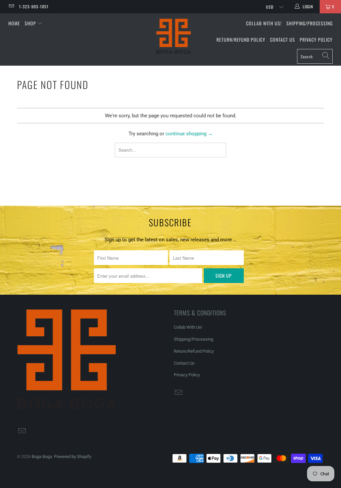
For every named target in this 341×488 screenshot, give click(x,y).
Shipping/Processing (309, 23)
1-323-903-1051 (34, 6)
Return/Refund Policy (240, 39)
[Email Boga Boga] (11, 6)
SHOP (31, 23)
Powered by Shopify (72, 456)
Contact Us (282, 39)
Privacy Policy (316, 39)
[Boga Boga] (174, 36)
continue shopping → (189, 134)
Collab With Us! (264, 23)
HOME (14, 23)
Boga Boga (42, 456)
